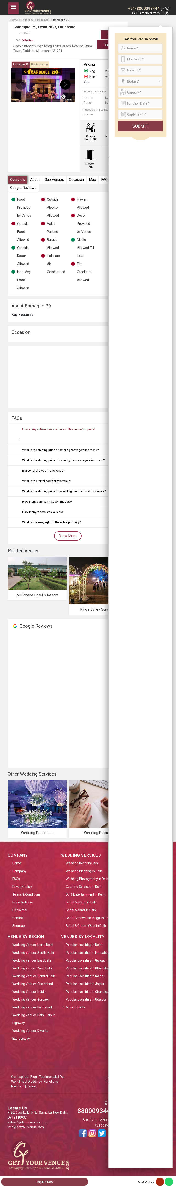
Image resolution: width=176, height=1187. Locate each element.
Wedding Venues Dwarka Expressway (30, 1034)
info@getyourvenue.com (26, 1127)
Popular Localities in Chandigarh (89, 991)
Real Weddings (31, 1081)
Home (16, 863)
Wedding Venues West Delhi (32, 968)
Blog (33, 1077)
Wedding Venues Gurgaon (31, 999)
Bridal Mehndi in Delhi (81, 910)
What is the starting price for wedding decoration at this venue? (64, 491)
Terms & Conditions (26, 894)
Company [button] (19, 871)
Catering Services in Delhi (84, 886)
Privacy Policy (22, 886)
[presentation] (21, 84)
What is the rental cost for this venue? (47, 481)
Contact (18, 918)
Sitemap (18, 926)
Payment (18, 1086)
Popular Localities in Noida (84, 976)
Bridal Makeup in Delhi (81, 902)
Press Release (22, 902)
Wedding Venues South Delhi (33, 952)
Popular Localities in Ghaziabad (88, 968)
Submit (140, 126)
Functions (51, 1081)
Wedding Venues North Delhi (32, 945)
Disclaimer (20, 910)
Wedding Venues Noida (29, 991)
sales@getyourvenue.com (27, 1122)
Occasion (76, 179)
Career (31, 1086)
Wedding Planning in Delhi (84, 871)
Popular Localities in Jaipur (85, 984)
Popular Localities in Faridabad (88, 952)
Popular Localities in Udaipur (86, 999)
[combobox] (140, 81)
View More (68, 536)
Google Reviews (23, 187)
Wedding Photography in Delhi (87, 879)
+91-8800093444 (144, 8)
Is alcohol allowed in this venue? (43, 470)
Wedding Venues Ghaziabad (32, 984)
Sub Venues (54, 179)
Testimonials (48, 1077)
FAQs (105, 179)
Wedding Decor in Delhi (82, 863)
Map (92, 179)
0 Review (25, 40)
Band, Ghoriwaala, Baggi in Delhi (89, 918)
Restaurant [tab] (39, 64)
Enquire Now (45, 1182)
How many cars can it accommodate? (47, 501)
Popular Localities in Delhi (84, 945)
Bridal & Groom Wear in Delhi (86, 926)
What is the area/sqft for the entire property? (51, 522)
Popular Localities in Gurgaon (86, 960)
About (35, 179)
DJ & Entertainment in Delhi (85, 894)
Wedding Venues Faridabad (32, 1007)
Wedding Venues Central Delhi (34, 976)
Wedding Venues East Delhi (32, 960)
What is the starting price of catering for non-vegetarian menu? (63, 460)
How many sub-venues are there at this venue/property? (59, 429)
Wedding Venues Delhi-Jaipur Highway (33, 1019)
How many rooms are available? (43, 512)
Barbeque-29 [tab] (21, 64)
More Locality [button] (75, 1007)
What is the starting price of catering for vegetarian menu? (60, 450)
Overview (17, 179)
